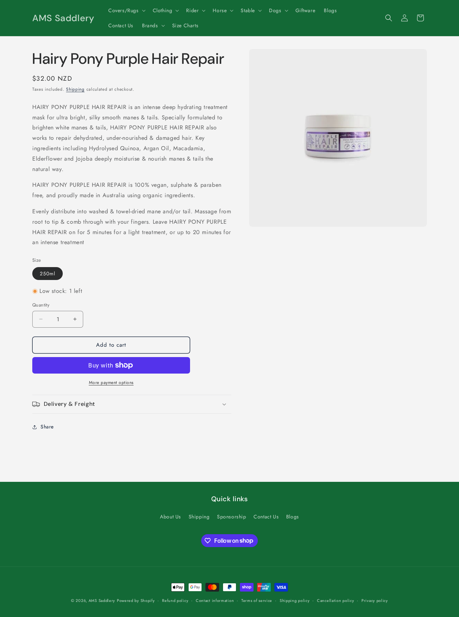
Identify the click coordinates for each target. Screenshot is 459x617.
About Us (170, 516)
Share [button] (47, 426)
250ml (47, 273)
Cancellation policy (335, 600)
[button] (126, 10)
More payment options (111, 382)
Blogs (292, 516)
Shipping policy (295, 600)
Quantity (40, 305)
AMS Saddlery (102, 600)
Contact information (215, 600)
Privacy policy (374, 600)
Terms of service (256, 600)
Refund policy (175, 600)
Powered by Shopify (136, 600)
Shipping (75, 89)
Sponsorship (231, 516)
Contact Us (266, 516)
